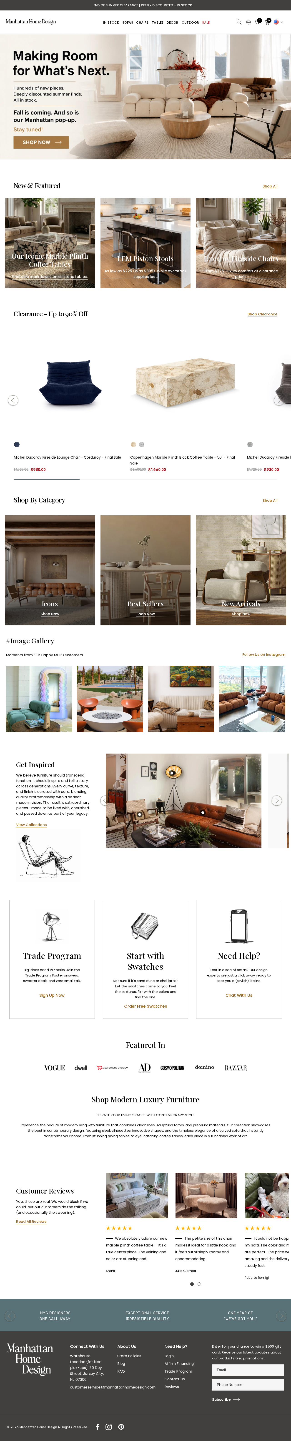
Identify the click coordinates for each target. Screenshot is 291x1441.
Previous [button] (13, 400)
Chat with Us (239, 995)
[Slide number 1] (145, 96)
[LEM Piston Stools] (145, 243)
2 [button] (199, 1284)
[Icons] (50, 570)
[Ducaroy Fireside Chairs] (241, 243)
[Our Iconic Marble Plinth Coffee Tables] (50, 243)
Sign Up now (52, 995)
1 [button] (192, 1284)
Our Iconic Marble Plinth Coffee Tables (50, 260)
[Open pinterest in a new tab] (120, 1427)
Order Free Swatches (145, 1006)
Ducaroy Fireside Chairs (241, 258)
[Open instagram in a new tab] (108, 1427)
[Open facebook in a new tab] (96, 1427)
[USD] (277, 22)
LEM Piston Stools (145, 258)
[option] (184, 801)
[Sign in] (248, 22)
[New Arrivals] (241, 570)
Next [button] (279, 400)
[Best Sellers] (145, 570)
